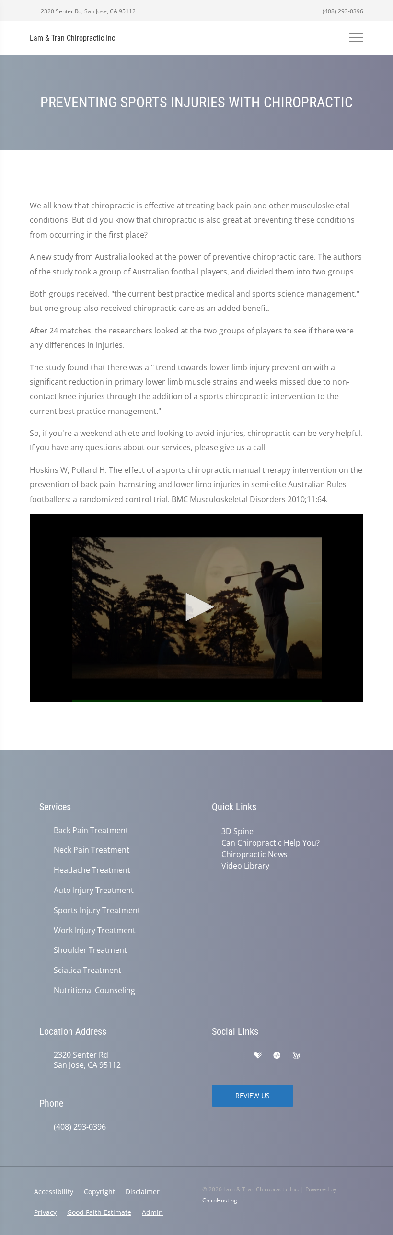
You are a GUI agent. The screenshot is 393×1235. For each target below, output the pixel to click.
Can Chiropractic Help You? (270, 842)
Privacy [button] (45, 1212)
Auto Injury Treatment (94, 890)
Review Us (252, 1095)
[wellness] (296, 1056)
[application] (196, 608)
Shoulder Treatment (90, 950)
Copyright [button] (99, 1191)
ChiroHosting (219, 1200)
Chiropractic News (254, 854)
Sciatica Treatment (87, 970)
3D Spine (237, 831)
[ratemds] (277, 1056)
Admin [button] (152, 1212)
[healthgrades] (258, 1056)
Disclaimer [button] (143, 1191)
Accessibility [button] (53, 1191)
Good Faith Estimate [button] (99, 1212)
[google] (216, 1056)
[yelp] (238, 1056)
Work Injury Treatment (95, 931)
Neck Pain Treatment (91, 850)
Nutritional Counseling (94, 990)
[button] (196, 607)
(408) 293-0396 (342, 11)
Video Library (245, 865)
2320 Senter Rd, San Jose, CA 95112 (87, 11)
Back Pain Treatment (91, 830)
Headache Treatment (92, 870)
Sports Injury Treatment (97, 910)
